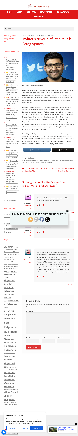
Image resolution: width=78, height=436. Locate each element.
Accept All (37, 428)
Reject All (25, 428)
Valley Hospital (14, 389)
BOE (5, 254)
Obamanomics (9, 266)
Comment (30, 311)
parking (8, 268)
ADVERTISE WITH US (12, 229)
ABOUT (19, 12)
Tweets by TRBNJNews (10, 201)
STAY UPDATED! (46, 12)
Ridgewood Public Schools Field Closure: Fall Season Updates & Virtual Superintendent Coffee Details (12, 77)
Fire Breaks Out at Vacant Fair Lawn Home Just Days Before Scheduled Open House (12, 190)
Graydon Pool (7, 261)
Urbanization (7, 389)
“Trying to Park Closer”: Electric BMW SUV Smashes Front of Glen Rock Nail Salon (12, 101)
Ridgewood (11, 271)
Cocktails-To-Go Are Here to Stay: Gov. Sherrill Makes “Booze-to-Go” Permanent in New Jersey (12, 115)
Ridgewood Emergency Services (9, 294)
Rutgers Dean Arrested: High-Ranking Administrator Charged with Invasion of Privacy (12, 178)
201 (5, 246)
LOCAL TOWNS (63, 12)
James (43, 35)
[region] (25, 422)
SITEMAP (8, 232)
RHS (5, 271)
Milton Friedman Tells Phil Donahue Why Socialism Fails (35, 169)
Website (59, 337)
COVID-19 (6, 257)
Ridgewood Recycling (9, 353)
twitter (32, 162)
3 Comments (50, 35)
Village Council (11, 392)
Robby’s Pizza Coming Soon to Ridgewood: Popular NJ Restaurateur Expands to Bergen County (12, 89)
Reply (70, 240)
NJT (5, 266)
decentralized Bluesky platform (34, 160)
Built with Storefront (11, 434)
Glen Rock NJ (13, 259)
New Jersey (15, 264)
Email (43, 337)
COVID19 (11, 257)
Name (28, 337)
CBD (8, 254)
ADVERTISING (38, 16)
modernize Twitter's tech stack (54, 160)
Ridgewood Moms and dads (10, 318)
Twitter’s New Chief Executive (43, 162)
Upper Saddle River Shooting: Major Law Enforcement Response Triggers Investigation (12, 164)
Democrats (7, 259)
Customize (12, 428)
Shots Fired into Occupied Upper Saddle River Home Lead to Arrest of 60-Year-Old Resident (12, 153)
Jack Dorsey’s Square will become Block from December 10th (61, 169)
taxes (16, 386)
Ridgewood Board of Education (9, 284)
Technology (31, 158)
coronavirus (14, 254)
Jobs (9, 264)
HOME (9, 12)
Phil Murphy (13, 268)
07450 (10, 246)
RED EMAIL (31, 12)
